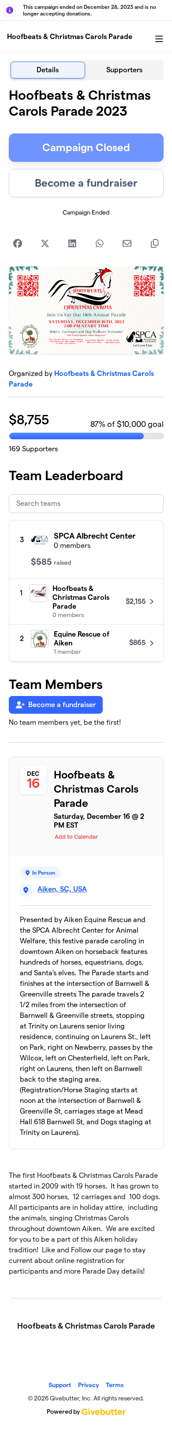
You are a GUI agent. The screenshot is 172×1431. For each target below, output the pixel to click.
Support (60, 1384)
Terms (114, 1384)
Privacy (88, 1384)
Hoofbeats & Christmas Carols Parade (69, 36)
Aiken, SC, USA (62, 889)
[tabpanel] (86, 685)
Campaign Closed (86, 147)
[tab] (48, 70)
